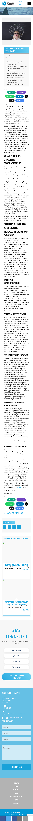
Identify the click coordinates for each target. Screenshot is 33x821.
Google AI (20, 100)
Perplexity (21, 92)
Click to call (20, 2)
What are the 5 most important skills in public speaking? (16, 603)
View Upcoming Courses (16, 676)
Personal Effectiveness (15, 75)
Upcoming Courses (16, 797)
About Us (17, 783)
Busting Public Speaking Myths (16, 565)
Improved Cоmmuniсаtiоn (16, 73)
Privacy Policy (20, 814)
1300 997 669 (16, 803)
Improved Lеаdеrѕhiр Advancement (15, 81)
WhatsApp (9, 96)
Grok (11, 100)
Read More (25, 569)
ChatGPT (11, 92)
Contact (16, 800)
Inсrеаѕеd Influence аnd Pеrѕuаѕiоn (16, 70)
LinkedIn (19, 96)
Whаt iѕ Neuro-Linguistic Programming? (14, 63)
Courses (16, 786)
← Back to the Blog (13, 513)
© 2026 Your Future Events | (14, 812)
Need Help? (16, 790)
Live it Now (17, 487)
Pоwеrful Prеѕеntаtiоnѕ (16, 84)
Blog (16, 793)
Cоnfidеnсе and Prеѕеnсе (16, 78)
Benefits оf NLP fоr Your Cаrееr (16, 66)
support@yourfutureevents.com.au (14, 714)
